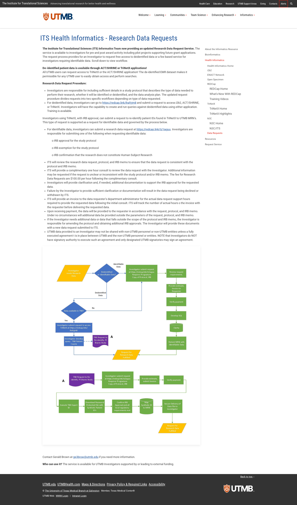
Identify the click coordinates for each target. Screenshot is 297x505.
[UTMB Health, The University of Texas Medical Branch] (239, 489)
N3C (209, 118)
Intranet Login (79, 495)
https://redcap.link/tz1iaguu (154, 129)
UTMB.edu (49, 484)
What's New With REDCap (225, 93)
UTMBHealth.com (68, 484)
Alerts (283, 3)
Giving (263, 3)
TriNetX (211, 103)
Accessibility (157, 484)
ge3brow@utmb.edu (85, 457)
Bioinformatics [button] (212, 54)
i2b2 (209, 70)
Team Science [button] (198, 15)
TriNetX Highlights (221, 113)
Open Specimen (215, 79)
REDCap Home (219, 88)
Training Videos (219, 99)
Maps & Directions (93, 484)
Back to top (246, 476)
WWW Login (62, 495)
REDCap (211, 84)
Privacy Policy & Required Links (127, 484)
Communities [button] (177, 15)
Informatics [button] (246, 15)
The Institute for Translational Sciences (25, 3)
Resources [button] (210, 139)
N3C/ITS (215, 128)
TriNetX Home (218, 108)
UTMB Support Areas (247, 3)
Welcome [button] (143, 15)
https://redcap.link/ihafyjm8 (119, 102)
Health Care (204, 3)
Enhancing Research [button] (223, 15)
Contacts (273, 3)
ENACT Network (215, 75)
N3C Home (216, 123)
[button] (291, 3)
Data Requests (214, 133)
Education (217, 3)
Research (230, 3)
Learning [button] (159, 15)
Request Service (213, 144)
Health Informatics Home (220, 66)
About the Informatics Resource (221, 49)
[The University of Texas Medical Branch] (58, 17)
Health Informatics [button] (214, 60)
